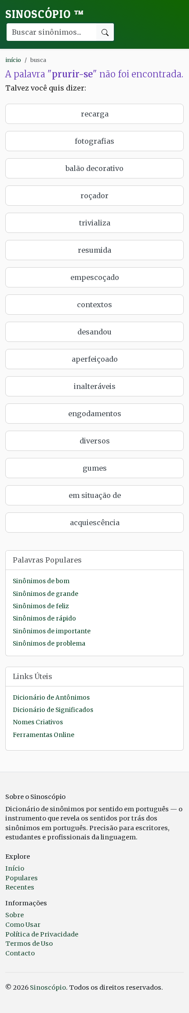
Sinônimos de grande (45, 594)
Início (14, 868)
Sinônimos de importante (52, 631)
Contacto (20, 953)
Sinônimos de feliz (41, 606)
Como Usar (22, 925)
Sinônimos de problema (49, 643)
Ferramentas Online (43, 735)
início (13, 59)
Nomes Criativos (38, 722)
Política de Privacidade (41, 934)
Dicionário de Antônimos (51, 697)
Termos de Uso (29, 944)
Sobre (14, 915)
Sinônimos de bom (41, 581)
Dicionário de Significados (53, 710)
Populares (21, 878)
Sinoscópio (44, 14)
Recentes (19, 887)
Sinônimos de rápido (44, 618)
